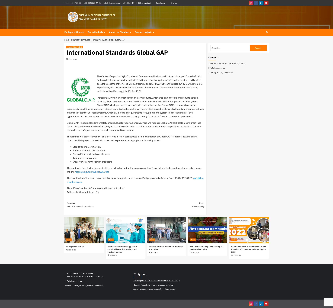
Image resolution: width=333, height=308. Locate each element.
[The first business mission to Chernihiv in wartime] (166, 230)
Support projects (143, 32)
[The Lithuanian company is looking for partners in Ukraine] (207, 230)
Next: (198, 205)
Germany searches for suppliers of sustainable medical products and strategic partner (122, 249)
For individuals (95, 32)
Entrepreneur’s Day (75, 246)
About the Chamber (119, 32)
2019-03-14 (73, 59)
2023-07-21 (113, 255)
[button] (267, 32)
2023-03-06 (195, 253)
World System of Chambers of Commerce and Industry (156, 280)
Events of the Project (75, 47)
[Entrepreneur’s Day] (84, 230)
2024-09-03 (72, 250)
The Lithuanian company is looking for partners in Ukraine (206, 248)
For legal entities (73, 32)
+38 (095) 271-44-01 (92, 3)
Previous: (80, 205)
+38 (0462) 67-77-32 (72, 3)
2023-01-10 (237, 255)
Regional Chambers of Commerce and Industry (153, 285)
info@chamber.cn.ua (112, 3)
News (69, 240)
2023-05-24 (154, 253)
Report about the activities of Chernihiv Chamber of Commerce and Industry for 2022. (248, 249)
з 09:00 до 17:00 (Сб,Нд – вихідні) (137, 3)
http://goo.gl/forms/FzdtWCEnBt (92, 171)
